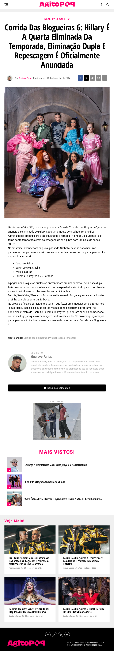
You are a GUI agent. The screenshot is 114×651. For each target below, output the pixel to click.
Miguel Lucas (68, 568)
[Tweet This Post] (86, 78)
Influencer (71, 338)
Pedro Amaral (14, 568)
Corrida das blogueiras (35, 338)
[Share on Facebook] (80, 78)
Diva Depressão (56, 338)
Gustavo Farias (26, 78)
